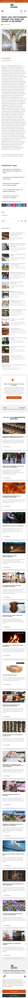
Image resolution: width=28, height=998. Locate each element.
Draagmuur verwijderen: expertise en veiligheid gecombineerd (13, 824)
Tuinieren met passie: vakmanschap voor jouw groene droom (12, 914)
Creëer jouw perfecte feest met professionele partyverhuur (11, 705)
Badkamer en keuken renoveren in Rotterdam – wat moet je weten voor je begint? (18, 245)
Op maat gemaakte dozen (10, 675)
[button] (25, 976)
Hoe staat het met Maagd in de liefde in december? (14, 178)
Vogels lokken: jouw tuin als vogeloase (13, 526)
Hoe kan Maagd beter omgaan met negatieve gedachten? (14, 190)
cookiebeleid (9, 986)
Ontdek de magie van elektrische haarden (12, 944)
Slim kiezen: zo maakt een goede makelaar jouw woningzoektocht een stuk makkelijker (13, 765)
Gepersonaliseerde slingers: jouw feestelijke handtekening (12, 496)
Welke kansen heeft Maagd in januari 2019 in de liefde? (14, 184)
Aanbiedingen (6, 24)
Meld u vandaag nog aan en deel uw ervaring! (14, 384)
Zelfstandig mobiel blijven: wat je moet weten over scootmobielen (13, 466)
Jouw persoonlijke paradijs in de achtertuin (11, 795)
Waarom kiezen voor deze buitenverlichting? (10, 556)
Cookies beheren (14, 995)
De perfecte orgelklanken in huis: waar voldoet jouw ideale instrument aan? (17, 234)
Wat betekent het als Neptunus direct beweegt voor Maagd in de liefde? (14, 171)
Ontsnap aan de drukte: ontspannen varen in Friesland (13, 616)
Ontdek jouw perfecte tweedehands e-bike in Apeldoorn (13, 884)
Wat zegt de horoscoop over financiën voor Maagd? (14, 196)
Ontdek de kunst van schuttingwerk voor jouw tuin (13, 735)
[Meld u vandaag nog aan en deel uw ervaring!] (14, 379)
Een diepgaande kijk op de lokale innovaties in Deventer (12, 586)
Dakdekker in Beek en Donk (16, 356)
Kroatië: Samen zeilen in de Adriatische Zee (13, 854)
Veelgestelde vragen (6, 60)
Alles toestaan (14, 991)
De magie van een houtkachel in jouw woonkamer (13, 646)
